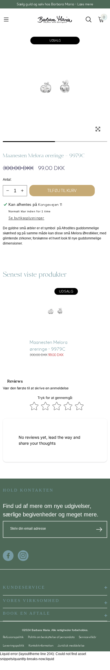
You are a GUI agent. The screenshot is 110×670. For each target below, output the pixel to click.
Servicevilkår (87, 637)
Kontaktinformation (40, 645)
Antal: (7, 180)
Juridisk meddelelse (71, 645)
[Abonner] (99, 529)
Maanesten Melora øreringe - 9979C (48, 345)
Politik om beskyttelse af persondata (51, 637)
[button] (6, 19)
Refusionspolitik (13, 637)
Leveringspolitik (13, 645)
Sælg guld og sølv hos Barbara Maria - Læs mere (55, 4)
